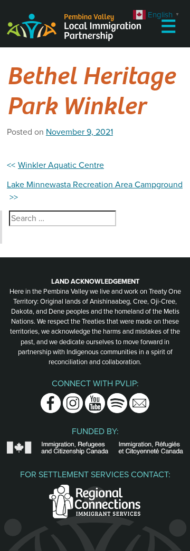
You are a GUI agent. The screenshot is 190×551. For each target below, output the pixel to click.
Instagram (73, 399)
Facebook (51, 399)
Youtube (95, 399)
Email (139, 399)
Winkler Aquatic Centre (61, 165)
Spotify (117, 399)
